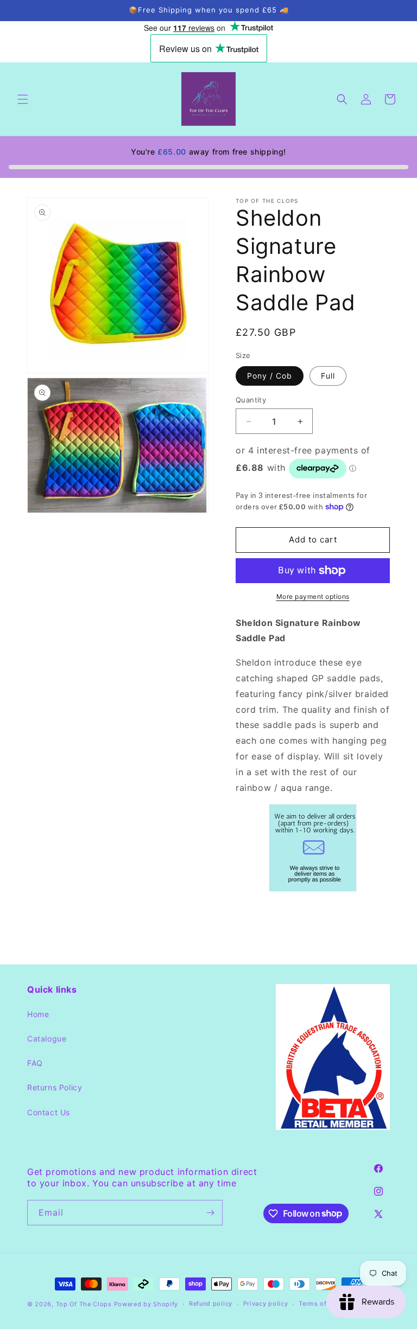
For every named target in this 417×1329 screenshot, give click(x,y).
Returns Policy (54, 1087)
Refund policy (210, 1303)
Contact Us (48, 1112)
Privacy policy (265, 1303)
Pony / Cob (269, 375)
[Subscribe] (210, 1212)
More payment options (313, 596)
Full (328, 375)
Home (38, 1014)
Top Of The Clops (84, 1304)
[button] (23, 99)
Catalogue (46, 1038)
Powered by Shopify (146, 1304)
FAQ (35, 1063)
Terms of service (325, 1303)
